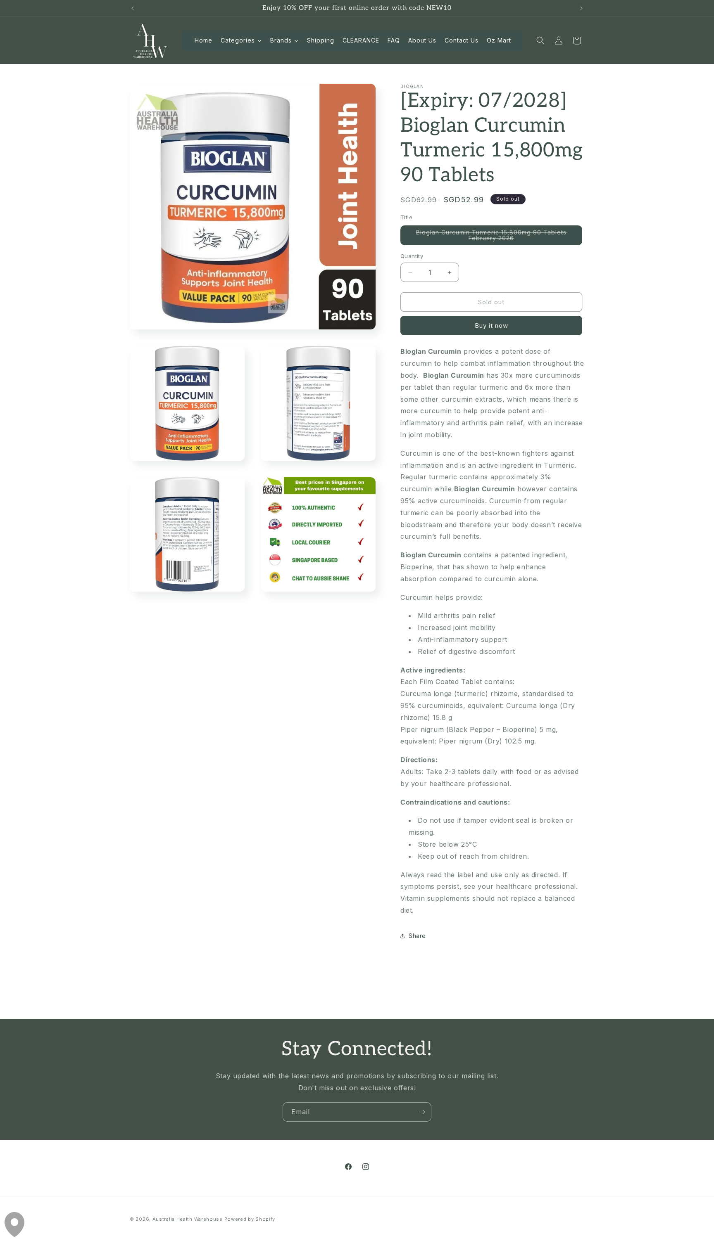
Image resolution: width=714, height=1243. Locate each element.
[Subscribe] (422, 1112)
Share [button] (417, 935)
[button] (540, 40)
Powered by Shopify (250, 1219)
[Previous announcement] (133, 8)
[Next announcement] (581, 8)
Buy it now (491, 325)
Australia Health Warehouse (187, 1219)
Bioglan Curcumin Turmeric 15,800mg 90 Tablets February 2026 (491, 237)
